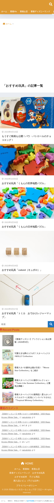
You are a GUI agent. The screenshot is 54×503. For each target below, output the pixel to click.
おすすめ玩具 (38, 473)
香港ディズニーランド (40, 11)
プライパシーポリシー (26, 485)
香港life (13, 11)
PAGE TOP (49, 485)
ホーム (4, 11)
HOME (28, 463)
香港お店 (24, 11)
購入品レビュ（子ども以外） (27, 481)
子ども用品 (34, 477)
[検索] (51, 324)
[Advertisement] (27, 55)
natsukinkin (26, 417)
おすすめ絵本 (21, 477)
